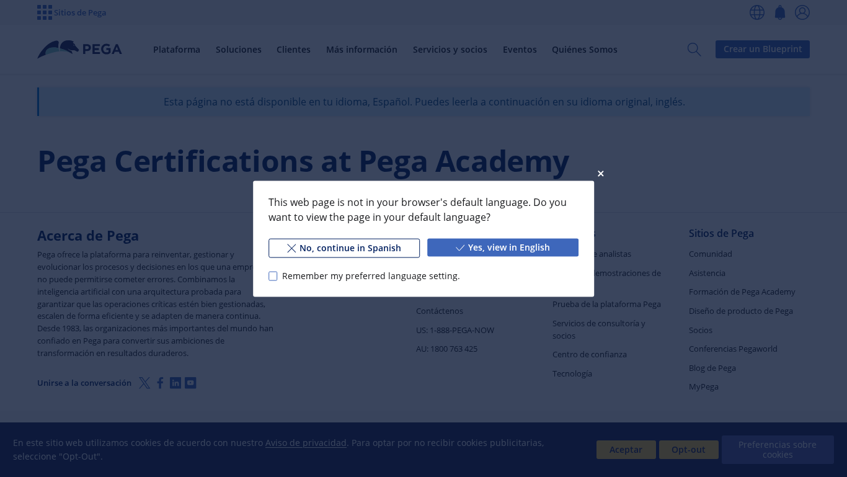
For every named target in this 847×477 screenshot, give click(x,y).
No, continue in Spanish (350, 247)
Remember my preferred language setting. (371, 276)
